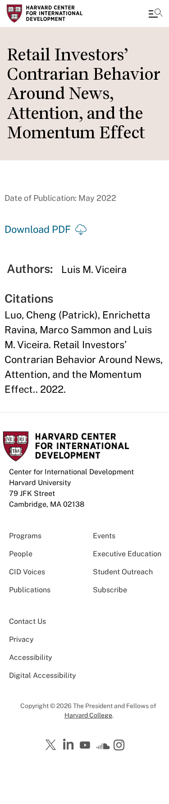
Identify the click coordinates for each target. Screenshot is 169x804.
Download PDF (38, 229)
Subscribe (110, 590)
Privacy (21, 639)
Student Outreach (123, 572)
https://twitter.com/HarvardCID (52, 745)
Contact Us (27, 621)
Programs (25, 535)
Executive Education (127, 554)
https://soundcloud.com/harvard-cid (103, 748)
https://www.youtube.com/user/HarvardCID (86, 745)
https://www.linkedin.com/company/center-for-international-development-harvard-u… (69, 744)
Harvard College (88, 715)
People (20, 554)
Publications (29, 590)
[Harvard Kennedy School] (61, 13)
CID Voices (27, 572)
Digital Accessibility (42, 675)
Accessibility (30, 657)
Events (104, 535)
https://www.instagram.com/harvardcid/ (120, 746)
